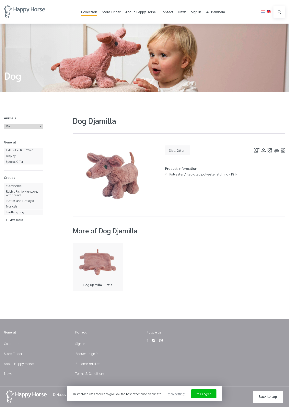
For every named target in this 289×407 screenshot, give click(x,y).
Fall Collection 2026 (19, 150)
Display (11, 156)
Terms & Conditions (90, 373)
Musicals (11, 206)
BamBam (218, 12)
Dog (9, 126)
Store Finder (111, 12)
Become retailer (87, 363)
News (182, 12)
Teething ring (15, 212)
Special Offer (14, 161)
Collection (89, 12)
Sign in (196, 12)
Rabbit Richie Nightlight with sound (22, 193)
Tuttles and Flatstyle (20, 200)
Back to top (268, 396)
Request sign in (86, 353)
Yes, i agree (204, 394)
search (279, 12)
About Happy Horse (140, 12)
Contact (167, 12)
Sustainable (14, 186)
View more (16, 219)
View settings (176, 393)
